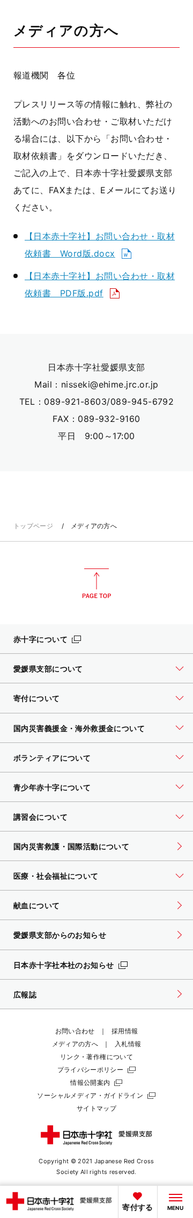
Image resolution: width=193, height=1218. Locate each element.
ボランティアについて (52, 757)
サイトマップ (96, 1108)
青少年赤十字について (52, 787)
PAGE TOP (96, 583)
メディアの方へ (75, 1044)
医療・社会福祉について (56, 875)
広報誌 (24, 994)
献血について (36, 905)
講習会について (40, 816)
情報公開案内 (90, 1082)
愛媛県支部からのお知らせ (59, 934)
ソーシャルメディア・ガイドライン (90, 1095)
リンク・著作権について (96, 1057)
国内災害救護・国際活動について (71, 846)
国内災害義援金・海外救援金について (79, 728)
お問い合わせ (75, 1031)
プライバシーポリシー (90, 1070)
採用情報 (125, 1031)
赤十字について (40, 639)
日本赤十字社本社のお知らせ (63, 964)
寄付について (36, 698)
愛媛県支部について (48, 668)
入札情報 (128, 1044)
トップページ (33, 526)
